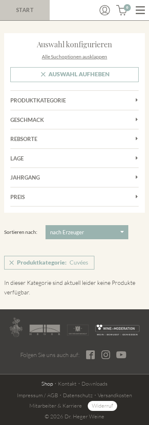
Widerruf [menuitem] (102, 405)
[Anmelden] (105, 10)
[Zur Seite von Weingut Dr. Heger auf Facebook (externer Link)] (90, 354)
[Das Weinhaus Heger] (44, 330)
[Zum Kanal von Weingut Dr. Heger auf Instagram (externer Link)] (121, 354)
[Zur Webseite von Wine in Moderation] (117, 330)
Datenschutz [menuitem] (78, 395)
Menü (140, 10)
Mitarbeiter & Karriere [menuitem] (55, 405)
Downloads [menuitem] (95, 383)
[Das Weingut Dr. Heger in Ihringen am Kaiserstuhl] (16, 327)
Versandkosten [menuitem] (115, 395)
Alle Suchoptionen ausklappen (74, 56)
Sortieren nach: (20, 232)
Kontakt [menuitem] (67, 383)
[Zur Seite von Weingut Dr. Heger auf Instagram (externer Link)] (105, 354)
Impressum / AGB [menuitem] (37, 395)
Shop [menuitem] (47, 383)
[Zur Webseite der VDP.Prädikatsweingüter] (78, 330)
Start (25, 10)
